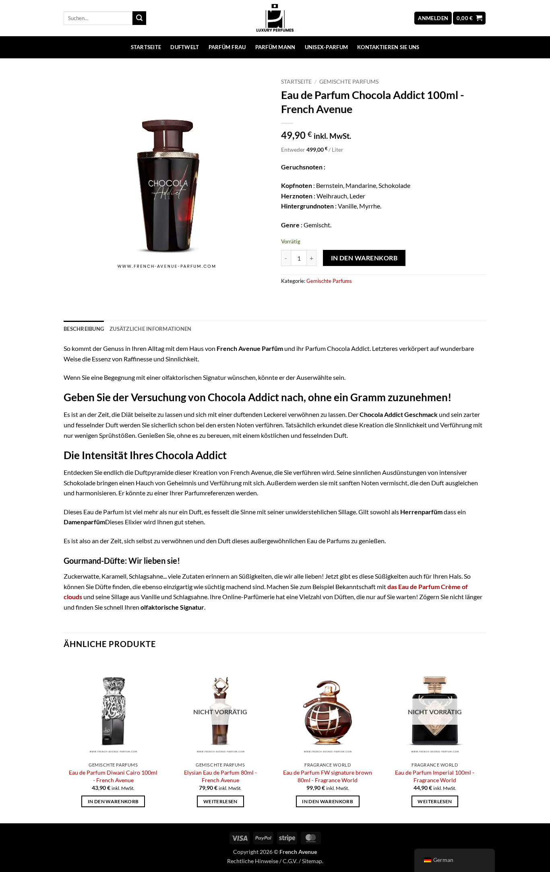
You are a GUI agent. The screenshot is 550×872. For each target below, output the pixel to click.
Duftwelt (184, 47)
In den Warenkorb (364, 258)
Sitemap (312, 861)
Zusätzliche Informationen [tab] (150, 329)
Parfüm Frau (227, 47)
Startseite (146, 47)
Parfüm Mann (275, 47)
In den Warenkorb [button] (113, 801)
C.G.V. (290, 861)
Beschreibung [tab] (84, 329)
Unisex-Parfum (326, 47)
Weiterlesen (220, 801)
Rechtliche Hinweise (252, 861)
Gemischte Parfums (348, 81)
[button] (433, 18)
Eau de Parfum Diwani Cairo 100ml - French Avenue (113, 776)
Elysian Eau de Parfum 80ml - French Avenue (220, 776)
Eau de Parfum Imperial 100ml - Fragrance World (434, 776)
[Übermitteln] (139, 18)
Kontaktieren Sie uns (388, 47)
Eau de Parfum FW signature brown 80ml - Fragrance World (327, 776)
